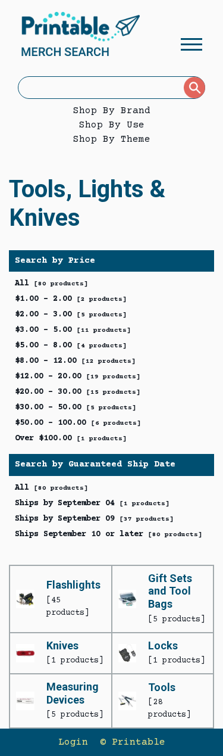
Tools (161, 687)
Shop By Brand (111, 110)
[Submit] (194, 87)
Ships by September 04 (92, 503)
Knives (62, 645)
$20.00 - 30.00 (77, 392)
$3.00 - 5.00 (73, 330)
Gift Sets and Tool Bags (170, 591)
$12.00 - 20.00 (77, 376)
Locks (163, 645)
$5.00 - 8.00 (71, 345)
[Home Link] (80, 35)
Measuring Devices (72, 693)
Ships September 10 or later (108, 534)
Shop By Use (112, 125)
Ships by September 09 (94, 519)
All (51, 283)
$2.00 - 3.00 (71, 314)
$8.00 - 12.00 (75, 361)
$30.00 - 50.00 (75, 407)
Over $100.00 (71, 438)
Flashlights (73, 584)
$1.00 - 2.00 (71, 299)
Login (73, 742)
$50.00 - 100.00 (78, 423)
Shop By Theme (111, 139)
